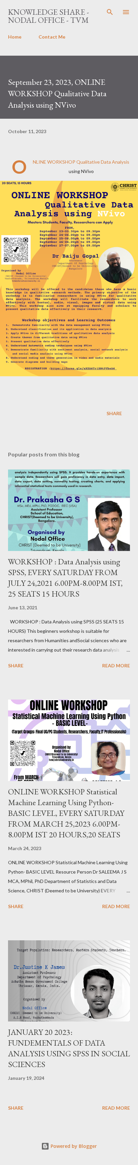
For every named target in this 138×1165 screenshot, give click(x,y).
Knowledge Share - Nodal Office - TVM (48, 16)
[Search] (110, 12)
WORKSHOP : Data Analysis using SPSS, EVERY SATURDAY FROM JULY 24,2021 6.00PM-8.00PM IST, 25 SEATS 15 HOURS (65, 577)
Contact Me (52, 37)
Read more (116, 665)
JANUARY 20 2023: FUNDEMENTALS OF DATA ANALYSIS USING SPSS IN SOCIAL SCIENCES (69, 1048)
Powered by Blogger (73, 1146)
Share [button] (114, 413)
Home (14, 37)
